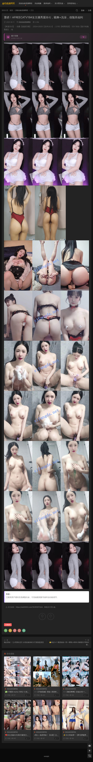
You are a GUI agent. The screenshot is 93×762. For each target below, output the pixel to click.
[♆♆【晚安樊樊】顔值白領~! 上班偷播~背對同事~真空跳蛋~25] (75, 671)
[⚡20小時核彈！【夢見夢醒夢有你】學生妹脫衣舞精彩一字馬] (75, 715)
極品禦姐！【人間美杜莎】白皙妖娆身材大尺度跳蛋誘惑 (24, 642)
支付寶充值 (59, 3)
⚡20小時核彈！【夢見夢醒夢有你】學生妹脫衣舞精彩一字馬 (75, 735)
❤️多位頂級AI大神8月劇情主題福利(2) (17, 735)
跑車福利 (47, 3)
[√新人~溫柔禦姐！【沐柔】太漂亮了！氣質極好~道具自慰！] (46, 715)
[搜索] (77, 10)
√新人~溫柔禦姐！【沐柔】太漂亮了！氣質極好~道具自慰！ (46, 735)
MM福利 (46, 756)
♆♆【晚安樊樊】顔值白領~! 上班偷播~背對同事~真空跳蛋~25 (75, 692)
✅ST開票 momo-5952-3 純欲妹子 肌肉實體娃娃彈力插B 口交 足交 (17, 692)
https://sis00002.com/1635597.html (29, 607)
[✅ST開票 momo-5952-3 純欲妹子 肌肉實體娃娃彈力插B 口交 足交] (17, 671)
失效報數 (38, 3)
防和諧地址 (71, 3)
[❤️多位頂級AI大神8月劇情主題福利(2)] (17, 715)
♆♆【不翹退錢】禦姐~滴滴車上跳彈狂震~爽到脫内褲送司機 (46, 692)
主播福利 (8, 625)
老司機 (8, 3)
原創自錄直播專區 (25, 3)
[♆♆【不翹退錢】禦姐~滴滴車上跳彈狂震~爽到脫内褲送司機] (46, 671)
